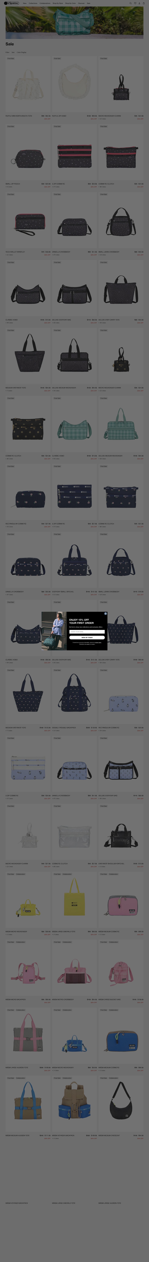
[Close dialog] (106, 614)
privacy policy (98, 642)
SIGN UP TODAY (87, 637)
